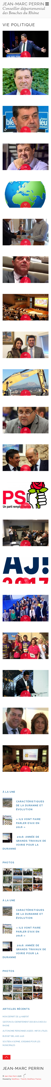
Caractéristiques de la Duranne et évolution (30, 805)
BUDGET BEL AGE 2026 (13, 1036)
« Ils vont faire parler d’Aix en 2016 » (28, 823)
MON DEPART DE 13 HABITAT (16, 1016)
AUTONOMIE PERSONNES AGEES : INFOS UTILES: (25, 1031)
